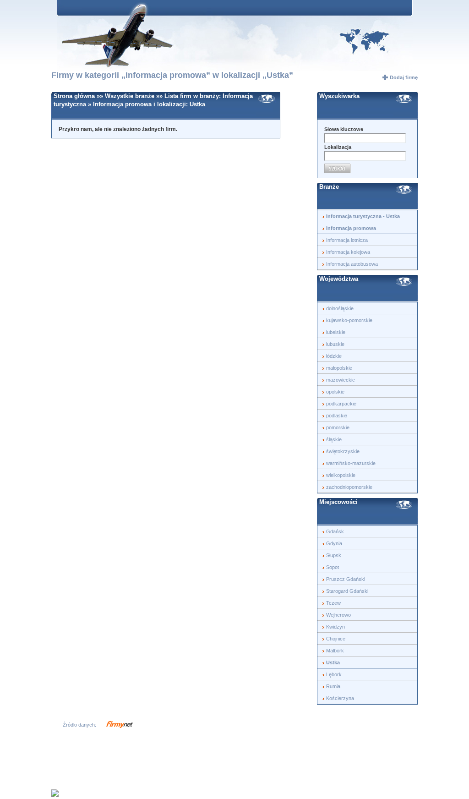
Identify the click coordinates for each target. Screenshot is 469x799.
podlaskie (336, 415)
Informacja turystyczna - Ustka (363, 216)
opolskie (335, 391)
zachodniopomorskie (349, 487)
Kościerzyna (340, 698)
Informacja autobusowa (352, 264)
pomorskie (337, 427)
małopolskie (339, 368)
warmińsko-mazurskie (351, 463)
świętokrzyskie (343, 451)
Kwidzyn (335, 626)
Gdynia (334, 543)
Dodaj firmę (404, 77)
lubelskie (335, 332)
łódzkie (334, 356)
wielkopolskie (340, 475)
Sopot (332, 567)
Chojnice (335, 638)
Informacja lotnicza (347, 240)
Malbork (335, 650)
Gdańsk (335, 531)
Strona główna (74, 96)
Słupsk (333, 555)
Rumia (333, 686)
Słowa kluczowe (343, 129)
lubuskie (335, 344)
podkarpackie (341, 403)
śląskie (334, 439)
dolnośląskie (340, 308)
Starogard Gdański (347, 591)
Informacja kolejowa (348, 252)
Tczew (333, 603)
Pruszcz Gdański (345, 579)
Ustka (197, 104)
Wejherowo (338, 615)
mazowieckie (340, 380)
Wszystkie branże (130, 96)
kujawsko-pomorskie (349, 320)
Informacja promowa (122, 104)
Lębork (334, 674)
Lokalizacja (337, 147)
